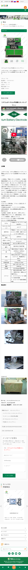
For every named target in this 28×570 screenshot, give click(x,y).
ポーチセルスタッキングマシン (10, 419)
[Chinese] (18, 1)
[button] (25, 10)
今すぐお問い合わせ (8, 92)
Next (27, 506)
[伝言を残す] (14, 567)
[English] (12, 1)
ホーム (5, 24)
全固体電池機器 (12, 24)
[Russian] (15, 1)
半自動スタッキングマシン (9, 422)
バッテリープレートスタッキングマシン (12, 413)
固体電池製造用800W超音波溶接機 (14, 426)
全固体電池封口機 (9, 430)
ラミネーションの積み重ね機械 (10, 416)
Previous (1, 506)
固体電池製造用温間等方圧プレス (14, 513)
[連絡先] (19, 568)
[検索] (25, 8)
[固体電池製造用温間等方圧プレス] (14, 500)
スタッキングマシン (15, 410)
